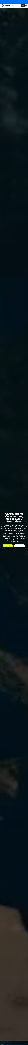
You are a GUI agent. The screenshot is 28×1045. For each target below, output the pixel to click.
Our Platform (8, 545)
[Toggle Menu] (23, 5)
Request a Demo (19, 545)
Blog (15, 1)
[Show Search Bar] (26, 5)
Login (24, 1)
